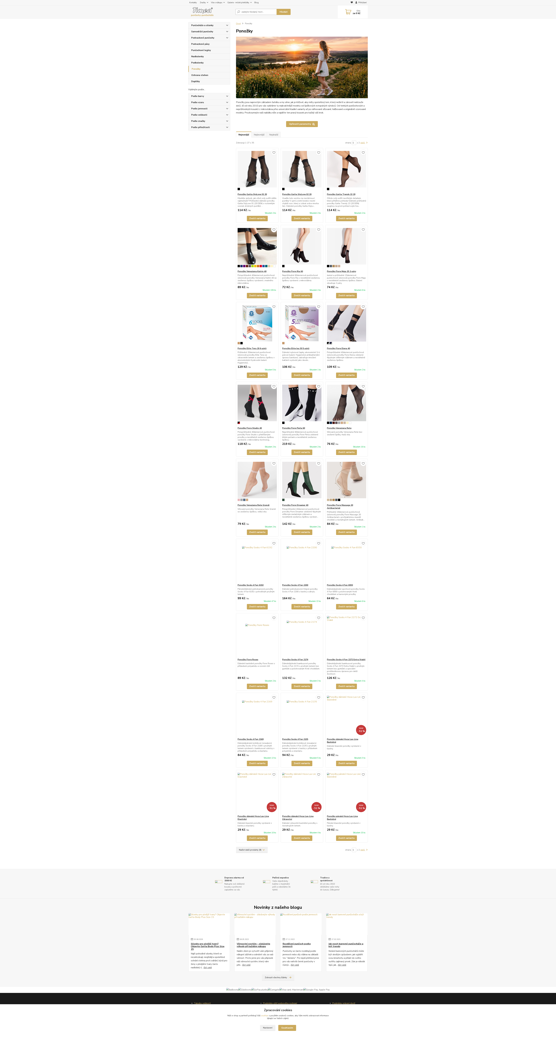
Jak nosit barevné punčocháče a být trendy (346, 945)
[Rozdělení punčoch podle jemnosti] (301, 924)
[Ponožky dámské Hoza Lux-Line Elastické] (257, 792)
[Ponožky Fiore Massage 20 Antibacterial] (346, 481)
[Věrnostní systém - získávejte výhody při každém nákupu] (255, 924)
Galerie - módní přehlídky (238, 2)
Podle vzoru (197, 102)
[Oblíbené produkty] (352, 2)
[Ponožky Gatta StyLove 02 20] (301, 170)
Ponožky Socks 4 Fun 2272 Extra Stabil (346, 659)
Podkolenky (197, 62)
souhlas (264, 1015)
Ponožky (196, 68)
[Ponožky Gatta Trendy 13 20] (346, 170)
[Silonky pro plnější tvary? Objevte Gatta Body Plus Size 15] (209, 924)
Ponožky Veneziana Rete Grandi (253, 505)
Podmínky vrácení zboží (343, 1003)
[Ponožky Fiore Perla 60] (301, 404)
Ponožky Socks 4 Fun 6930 (340, 585)
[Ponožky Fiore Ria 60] (301, 248)
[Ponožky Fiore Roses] (257, 636)
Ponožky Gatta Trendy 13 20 (341, 194)
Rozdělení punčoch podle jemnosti (297, 945)
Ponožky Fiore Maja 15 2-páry (341, 271)
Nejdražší (273, 134)
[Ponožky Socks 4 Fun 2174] (301, 636)
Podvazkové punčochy (202, 37)
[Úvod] (210, 12)
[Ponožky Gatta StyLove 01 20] (257, 170)
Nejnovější (243, 134)
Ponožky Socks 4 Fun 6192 (251, 585)
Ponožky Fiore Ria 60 (292, 271)
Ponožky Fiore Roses (248, 659)
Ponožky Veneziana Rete (339, 428)
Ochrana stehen (199, 75)
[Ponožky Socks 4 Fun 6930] (346, 561)
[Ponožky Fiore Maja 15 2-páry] (346, 248)
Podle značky (198, 121)
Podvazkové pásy (200, 44)
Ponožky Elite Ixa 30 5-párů (295, 348)
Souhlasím (287, 1027)
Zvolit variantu (257, 218)
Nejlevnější (259, 134)
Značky (203, 2)
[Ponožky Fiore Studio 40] (257, 404)
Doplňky (195, 81)
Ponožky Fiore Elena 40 (338, 348)
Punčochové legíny (201, 50)
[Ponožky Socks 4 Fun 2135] (301, 715)
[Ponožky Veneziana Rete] (346, 404)
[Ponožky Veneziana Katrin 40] (257, 248)
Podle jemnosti (199, 108)
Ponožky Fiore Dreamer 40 (295, 505)
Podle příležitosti (200, 127)
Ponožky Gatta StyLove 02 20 (296, 194)
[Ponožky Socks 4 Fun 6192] (257, 561)
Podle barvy (197, 96)
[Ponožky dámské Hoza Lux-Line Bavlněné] (346, 715)
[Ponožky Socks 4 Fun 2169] (257, 715)
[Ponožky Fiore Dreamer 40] (301, 481)
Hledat (284, 11)
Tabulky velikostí (202, 1003)
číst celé (208, 967)
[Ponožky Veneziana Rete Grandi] (257, 481)
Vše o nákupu (216, 2)
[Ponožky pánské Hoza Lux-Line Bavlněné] (346, 792)
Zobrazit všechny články (276, 977)
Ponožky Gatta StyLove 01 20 (252, 194)
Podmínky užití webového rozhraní (280, 1003)
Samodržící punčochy (202, 31)
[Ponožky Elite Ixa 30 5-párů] (301, 325)
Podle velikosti (199, 114)
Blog (256, 2)
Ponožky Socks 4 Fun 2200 (295, 585)
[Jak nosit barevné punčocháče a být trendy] (346, 924)
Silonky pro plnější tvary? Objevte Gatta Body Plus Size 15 (207, 946)
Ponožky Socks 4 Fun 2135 (295, 739)
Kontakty (193, 2)
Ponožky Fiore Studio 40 (250, 428)
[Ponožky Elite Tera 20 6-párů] (257, 325)
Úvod (238, 23)
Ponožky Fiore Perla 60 (293, 428)
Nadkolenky (197, 56)
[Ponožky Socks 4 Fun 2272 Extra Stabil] (346, 636)
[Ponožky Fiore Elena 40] (346, 325)
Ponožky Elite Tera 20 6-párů (252, 348)
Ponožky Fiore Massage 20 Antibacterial (340, 506)
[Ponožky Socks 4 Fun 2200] (301, 561)
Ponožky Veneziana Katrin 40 (252, 271)
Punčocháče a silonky (202, 25)
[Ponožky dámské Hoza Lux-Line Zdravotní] (301, 792)
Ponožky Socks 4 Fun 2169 (251, 739)
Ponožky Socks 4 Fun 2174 (295, 659)
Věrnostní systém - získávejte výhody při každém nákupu (253, 945)
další (362, 142)
